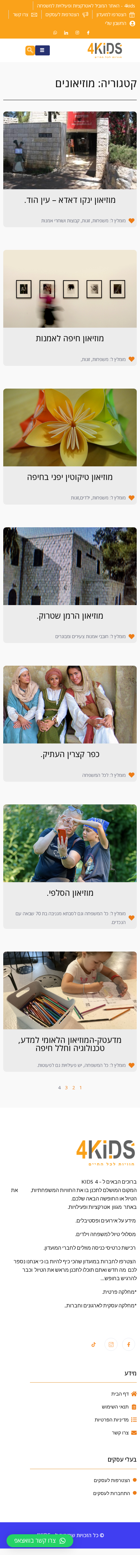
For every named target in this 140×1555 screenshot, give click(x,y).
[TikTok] (93, 1344)
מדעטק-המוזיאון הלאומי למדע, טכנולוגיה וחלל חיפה (70, 1043)
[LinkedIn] (66, 32)
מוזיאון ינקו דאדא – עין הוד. (70, 199)
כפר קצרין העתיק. (70, 753)
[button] (40, 1540)
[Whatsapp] (55, 32)
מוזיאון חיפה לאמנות (70, 338)
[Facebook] (88, 32)
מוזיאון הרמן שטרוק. (70, 615)
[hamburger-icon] (42, 50)
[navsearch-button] (30, 50)
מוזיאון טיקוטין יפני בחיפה (70, 476)
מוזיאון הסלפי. (70, 892)
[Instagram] (77, 32)
